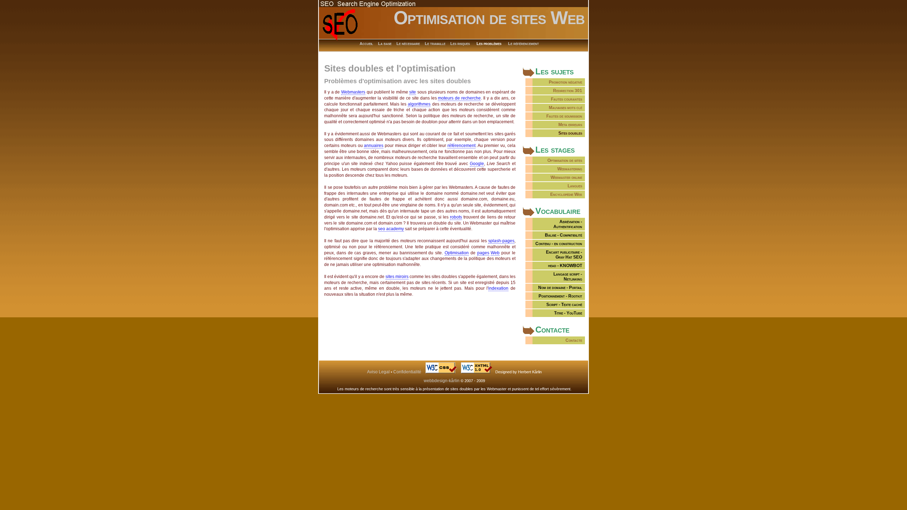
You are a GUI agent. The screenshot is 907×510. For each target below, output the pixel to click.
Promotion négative (565, 82)
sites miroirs (397, 276)
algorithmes (419, 104)
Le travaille (435, 43)
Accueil (366, 43)
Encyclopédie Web (566, 194)
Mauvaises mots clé (565, 107)
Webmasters (353, 92)
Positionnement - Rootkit (560, 296)
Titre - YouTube (568, 313)
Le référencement (523, 43)
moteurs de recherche (459, 98)
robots (456, 217)
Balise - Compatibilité (563, 235)
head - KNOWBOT (565, 265)
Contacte (573, 340)
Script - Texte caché (564, 304)
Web (495, 252)
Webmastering (569, 168)
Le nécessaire (408, 43)
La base (384, 43)
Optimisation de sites (564, 160)
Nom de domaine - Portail (560, 287)
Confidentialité (407, 371)
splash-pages (501, 240)
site (412, 92)
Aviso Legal (378, 371)
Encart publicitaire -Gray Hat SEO (564, 255)
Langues (575, 185)
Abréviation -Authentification (567, 224)
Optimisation (457, 252)
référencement (461, 145)
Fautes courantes (566, 99)
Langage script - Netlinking (567, 277)
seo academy (391, 228)
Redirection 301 (567, 90)
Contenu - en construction (558, 243)
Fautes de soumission (564, 116)
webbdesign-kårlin (442, 380)
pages (483, 252)
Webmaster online (566, 177)
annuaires (373, 145)
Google (477, 163)
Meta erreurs (570, 124)
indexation (498, 288)
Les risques (460, 43)
